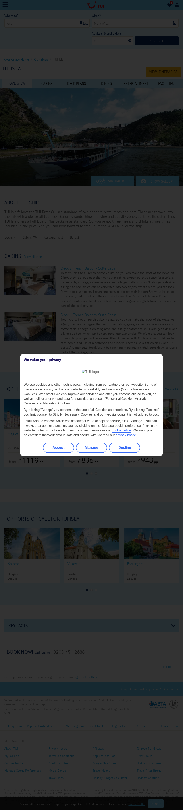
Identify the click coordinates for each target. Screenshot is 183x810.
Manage (91, 447)
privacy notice (126, 435)
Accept (58, 447)
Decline (124, 447)
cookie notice (121, 430)
